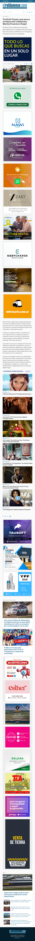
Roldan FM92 (6, 1)
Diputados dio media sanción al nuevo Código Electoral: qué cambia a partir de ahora (21, 908)
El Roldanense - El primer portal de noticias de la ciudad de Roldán (15, 6)
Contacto (30, 1)
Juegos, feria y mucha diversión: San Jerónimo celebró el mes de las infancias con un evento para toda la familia (21, 915)
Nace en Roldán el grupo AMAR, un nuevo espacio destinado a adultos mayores (21, 901)
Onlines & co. (17, 937)
